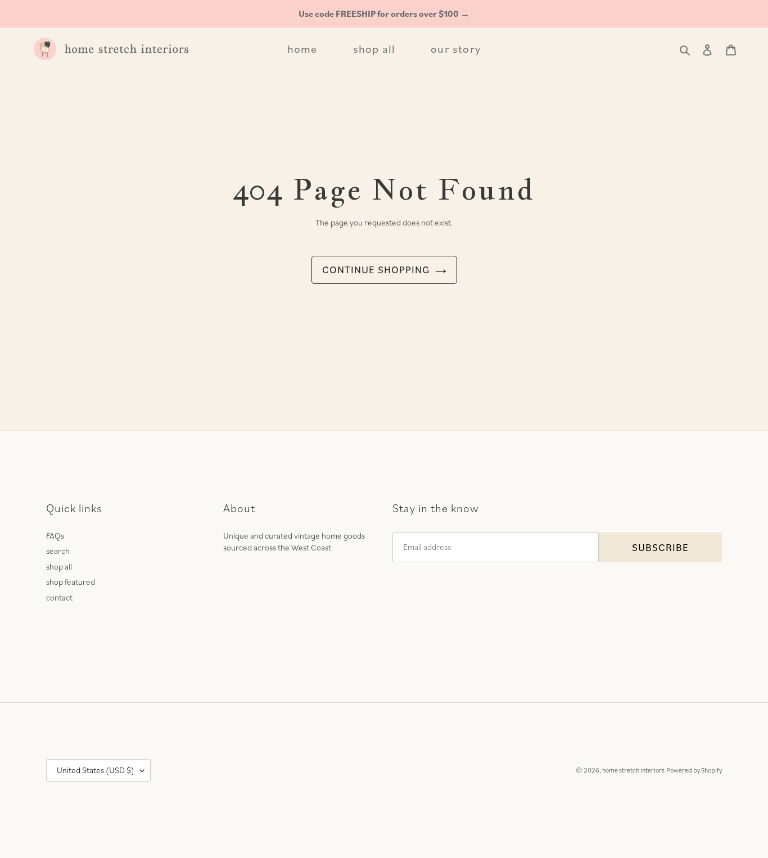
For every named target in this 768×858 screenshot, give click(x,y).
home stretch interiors (633, 770)
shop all (59, 566)
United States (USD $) (95, 770)
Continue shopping (376, 269)
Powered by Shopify (694, 770)
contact (59, 597)
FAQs (55, 535)
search (58, 550)
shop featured (70, 581)
